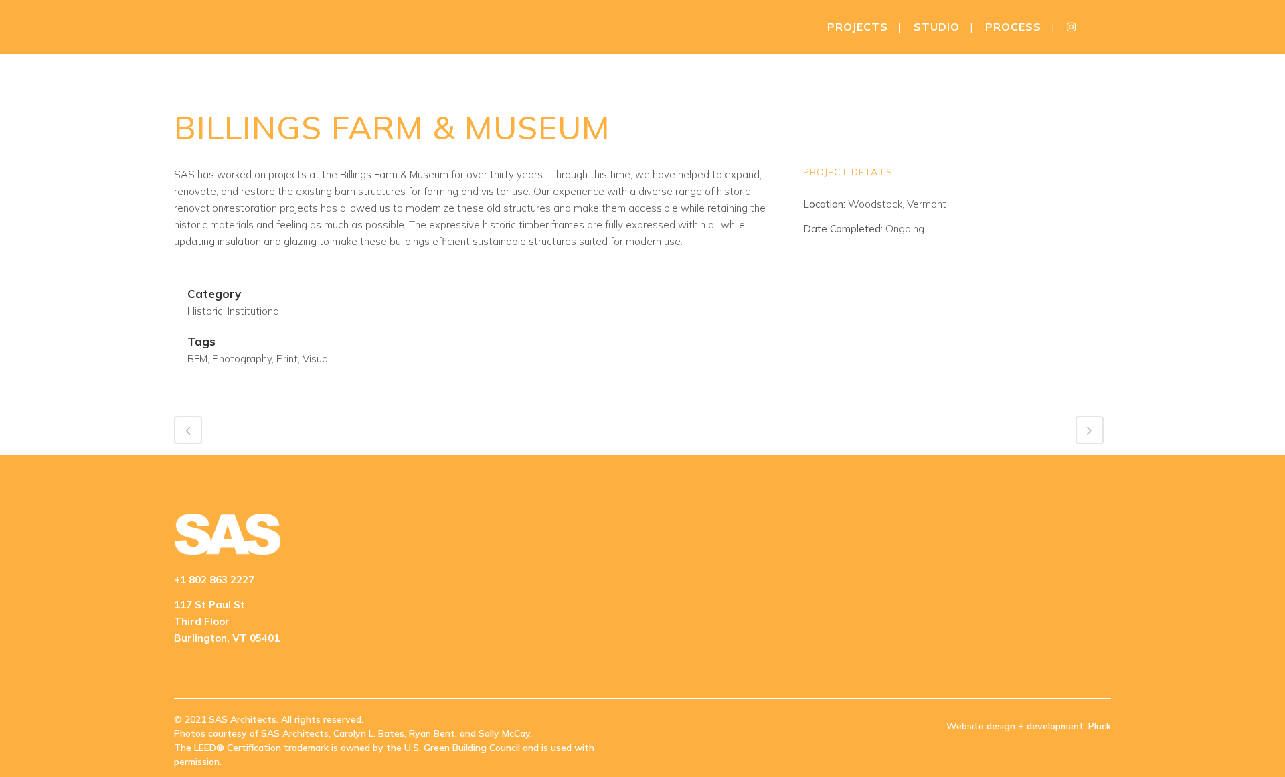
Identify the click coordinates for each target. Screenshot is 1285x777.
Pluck (1099, 726)
